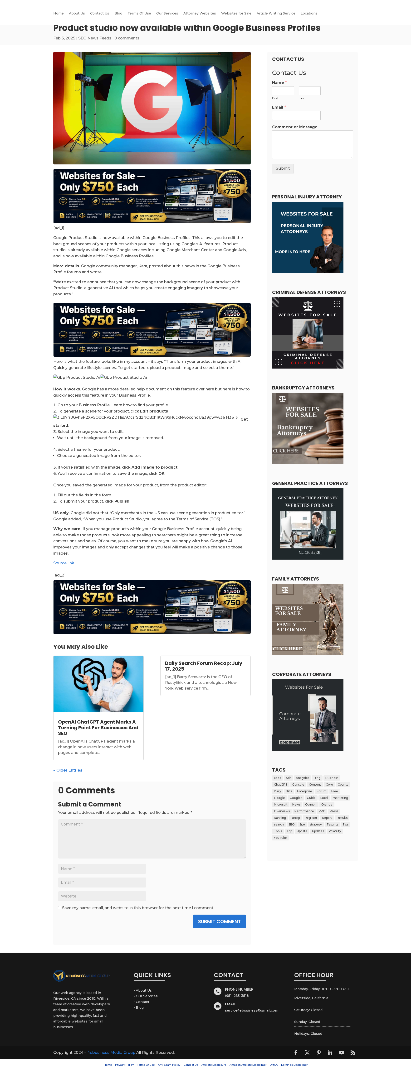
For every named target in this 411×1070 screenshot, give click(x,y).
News (296, 804)
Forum (322, 791)
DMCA (274, 1064)
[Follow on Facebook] (296, 1052)
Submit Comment (219, 921)
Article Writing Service (276, 13)
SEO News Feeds (94, 38)
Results (342, 818)
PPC (322, 811)
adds (277, 778)
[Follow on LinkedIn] (330, 1052)
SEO (292, 824)
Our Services (167, 13)
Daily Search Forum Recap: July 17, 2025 (203, 666)
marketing (340, 798)
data (289, 791)
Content (315, 784)
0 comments (126, 38)
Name (279, 82)
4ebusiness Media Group (111, 1052)
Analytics (302, 778)
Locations (309, 13)
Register (311, 818)
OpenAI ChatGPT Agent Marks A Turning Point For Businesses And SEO (98, 728)
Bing (317, 778)
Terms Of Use (139, 13)
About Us (77, 13)
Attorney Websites (199, 13)
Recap (295, 818)
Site (302, 824)
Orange (327, 804)
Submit (283, 168)
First (275, 98)
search (279, 824)
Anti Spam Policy (169, 1064)
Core (329, 784)
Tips (345, 824)
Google (279, 798)
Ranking (280, 818)
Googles (296, 798)
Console (298, 784)
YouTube (280, 838)
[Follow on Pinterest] (318, 1052)
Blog (118, 13)
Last (302, 98)
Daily (277, 791)
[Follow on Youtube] (341, 1052)
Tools (278, 831)
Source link (63, 563)
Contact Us (99, 13)
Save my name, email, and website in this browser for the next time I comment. (138, 908)
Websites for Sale (236, 13)
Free (334, 791)
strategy (316, 824)
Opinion (311, 804)
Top (289, 831)
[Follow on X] (307, 1052)
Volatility (335, 831)
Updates (318, 831)
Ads (288, 778)
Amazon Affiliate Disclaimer (248, 1064)
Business (331, 778)
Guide (311, 798)
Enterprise (304, 791)
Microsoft (281, 804)
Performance (304, 811)
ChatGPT (281, 784)
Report (327, 818)
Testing (332, 824)
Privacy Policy (124, 1064)
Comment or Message (295, 127)
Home (58, 13)
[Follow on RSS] (353, 1052)
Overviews (282, 811)
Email (279, 107)
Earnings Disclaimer (294, 1064)
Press (334, 811)
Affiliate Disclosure (213, 1064)
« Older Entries (67, 770)
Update (302, 831)
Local (324, 798)
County (343, 784)
